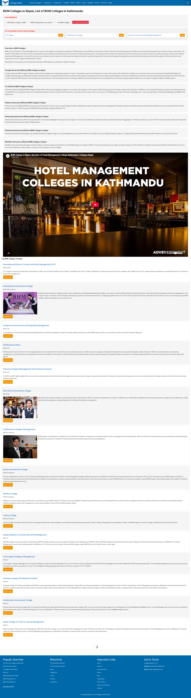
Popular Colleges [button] (35, 3)
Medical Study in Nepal (9, 666)
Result (72, 3)
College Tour (53, 672)
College (66, 3)
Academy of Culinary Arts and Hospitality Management (144, 35)
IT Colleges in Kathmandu (10, 669)
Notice (78, 3)
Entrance (104, 3)
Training (52, 679)
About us (99, 666)
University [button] (57, 3)
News (84, 3)
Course (52, 675)
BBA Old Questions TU (9, 682)
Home (99, 663)
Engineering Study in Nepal (11, 675)
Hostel (97, 3)
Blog (110, 3)
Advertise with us (102, 669)
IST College (9, 35)
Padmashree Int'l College (74, 35)
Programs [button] (47, 3)
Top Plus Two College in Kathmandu (13, 663)
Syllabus (90, 3)
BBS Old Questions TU (9, 679)
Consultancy (53, 682)
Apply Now (8, 277)
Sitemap (99, 688)
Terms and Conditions (103, 685)
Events (99, 672)
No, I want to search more (80, 22)
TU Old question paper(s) (57, 663)
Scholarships (101, 679)
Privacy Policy (101, 682)
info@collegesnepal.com (155, 669)
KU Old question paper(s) (57, 666)
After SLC (5, 672)
